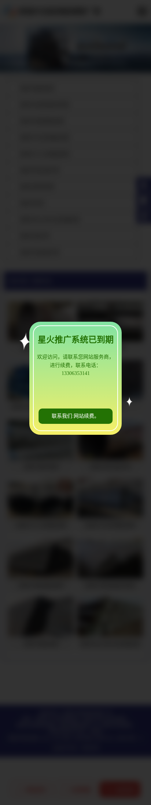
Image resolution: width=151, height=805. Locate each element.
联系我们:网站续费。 (75, 416)
